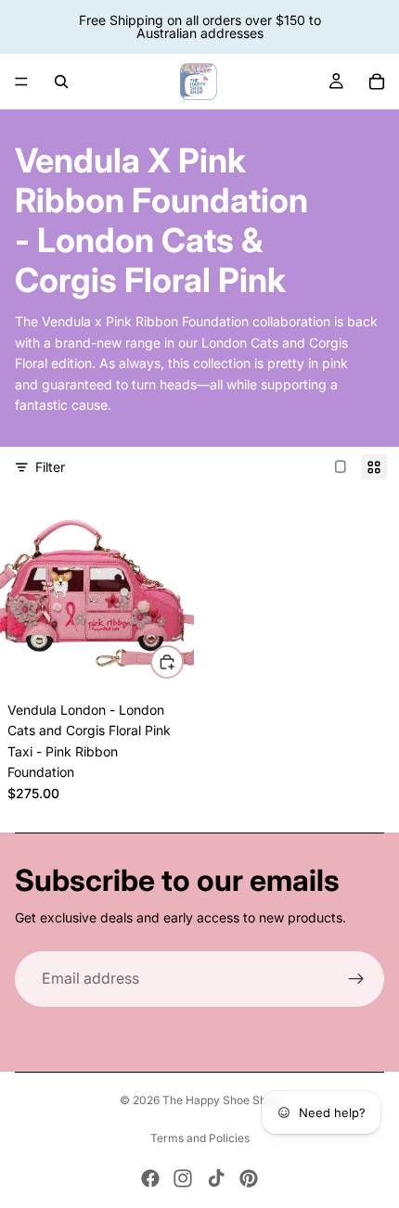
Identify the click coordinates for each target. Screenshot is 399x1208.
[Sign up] (356, 979)
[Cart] (376, 81)
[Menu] (21, 81)
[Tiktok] (216, 1178)
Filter (50, 467)
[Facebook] (150, 1178)
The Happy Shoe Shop (220, 1100)
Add (183, 661)
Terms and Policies (200, 1138)
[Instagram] (183, 1178)
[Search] (61, 81)
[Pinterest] (249, 1178)
